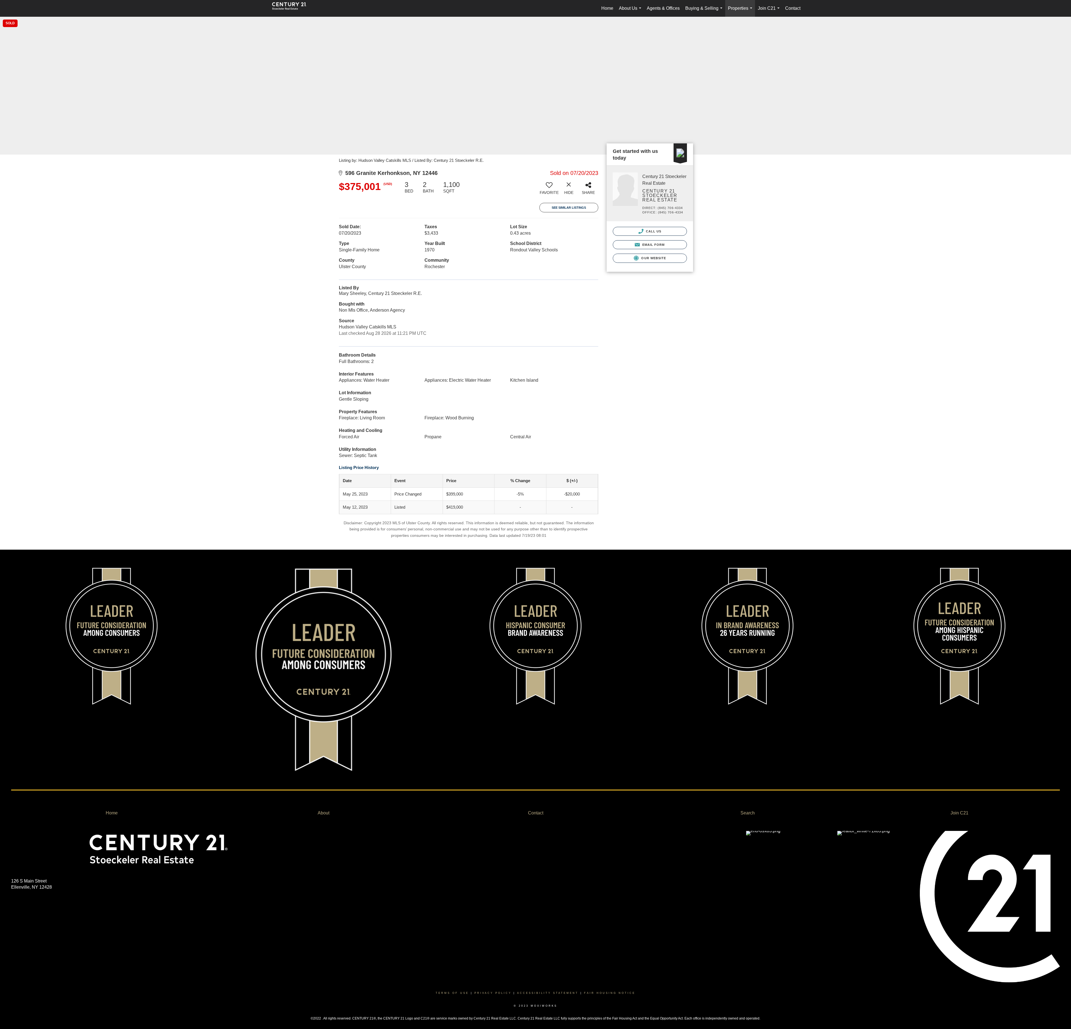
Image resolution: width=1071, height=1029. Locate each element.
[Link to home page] (292, 8)
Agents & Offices (663, 8)
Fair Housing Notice (609, 993)
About (323, 813)
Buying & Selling (705, 11)
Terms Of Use (452, 993)
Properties (741, 11)
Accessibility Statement (547, 993)
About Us (631, 11)
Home (607, 8)
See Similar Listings (569, 207)
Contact (792, 8)
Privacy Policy (493, 993)
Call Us (653, 231)
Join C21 (770, 11)
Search (747, 813)
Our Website (653, 258)
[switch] (549, 190)
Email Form (653, 244)
